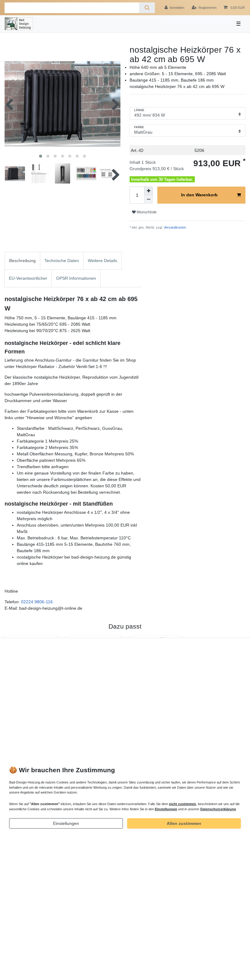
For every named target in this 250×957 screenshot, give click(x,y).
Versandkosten (174, 227)
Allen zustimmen (184, 823)
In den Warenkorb (199, 194)
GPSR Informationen (76, 278)
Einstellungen (66, 823)
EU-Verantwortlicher (28, 278)
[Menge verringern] (148, 199)
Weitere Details (102, 260)
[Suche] (147, 7)
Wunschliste (146, 212)
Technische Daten (62, 260)
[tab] (22, 261)
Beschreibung (22, 260)
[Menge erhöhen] (148, 191)
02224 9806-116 (37, 601)
